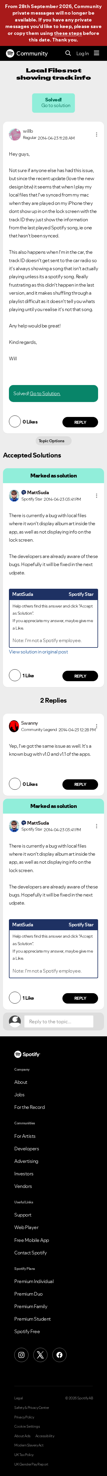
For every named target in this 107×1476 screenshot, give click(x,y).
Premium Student (32, 1319)
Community (32, 53)
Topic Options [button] (52, 441)
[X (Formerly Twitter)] (40, 1355)
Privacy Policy (24, 1417)
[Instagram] (21, 1355)
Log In (82, 53)
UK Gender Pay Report (31, 1464)
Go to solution (56, 105)
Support (23, 1214)
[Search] (68, 53)
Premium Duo (28, 1293)
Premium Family (30, 1306)
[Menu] (96, 53)
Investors (24, 1173)
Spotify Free (27, 1331)
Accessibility (44, 1436)
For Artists (25, 1136)
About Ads (22, 1436)
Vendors (23, 1186)
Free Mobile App (31, 1240)
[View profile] (15, 134)
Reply (80, 422)
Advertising (26, 1161)
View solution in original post (38, 651)
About (20, 1082)
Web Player (26, 1227)
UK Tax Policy (24, 1454)
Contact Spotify (30, 1252)
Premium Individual (34, 1281)
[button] (96, 134)
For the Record (29, 1107)
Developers (26, 1148)
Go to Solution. (45, 393)
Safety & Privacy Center (31, 1407)
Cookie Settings (27, 1426)
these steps (68, 33)
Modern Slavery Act (28, 1445)
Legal (18, 1398)
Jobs (19, 1094)
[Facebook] (59, 1355)
